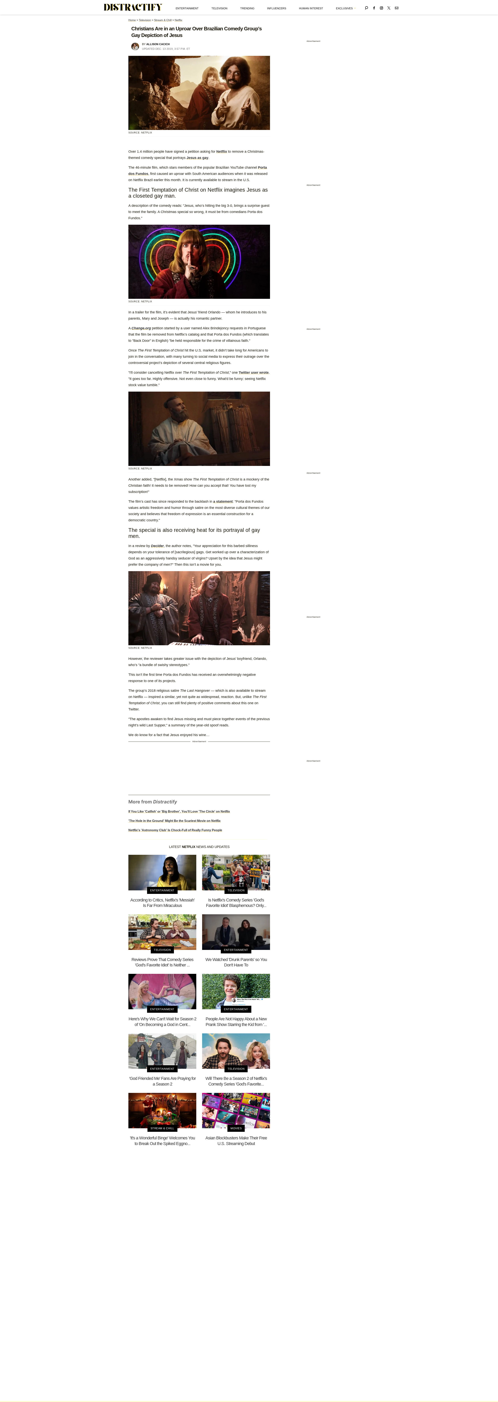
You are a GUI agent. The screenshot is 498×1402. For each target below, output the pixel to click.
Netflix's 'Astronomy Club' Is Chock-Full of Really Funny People (175, 830)
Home (132, 20)
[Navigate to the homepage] (133, 7)
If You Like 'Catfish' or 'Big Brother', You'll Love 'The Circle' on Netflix (179, 811)
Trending (247, 8)
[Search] (366, 7)
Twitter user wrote (254, 372)
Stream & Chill (163, 20)
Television (219, 8)
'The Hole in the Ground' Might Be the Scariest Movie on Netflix (174, 820)
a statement (223, 501)
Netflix (178, 20)
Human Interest (311, 8)
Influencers (276, 8)
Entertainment (187, 8)
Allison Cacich (158, 44)
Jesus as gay (197, 158)
